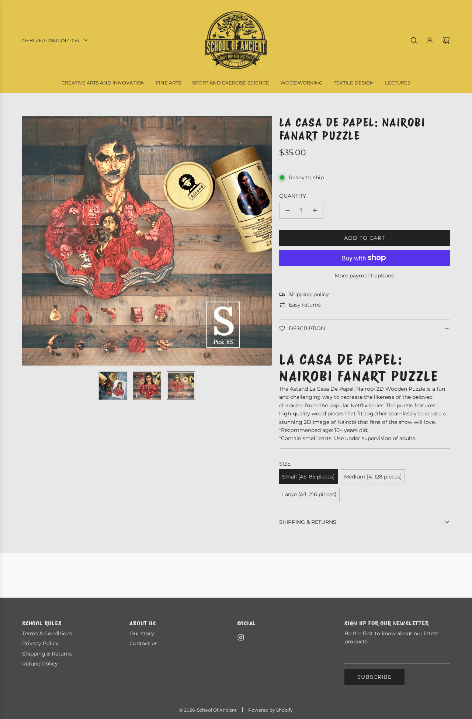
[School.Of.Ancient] (241, 637)
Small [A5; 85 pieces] (308, 476)
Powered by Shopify (270, 710)
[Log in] (430, 40)
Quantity (292, 196)
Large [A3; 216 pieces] (309, 494)
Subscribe (374, 677)
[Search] (414, 40)
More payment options (364, 275)
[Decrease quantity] (288, 210)
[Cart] (446, 40)
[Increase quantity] (315, 210)
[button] (32, 240)
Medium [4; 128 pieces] (373, 476)
